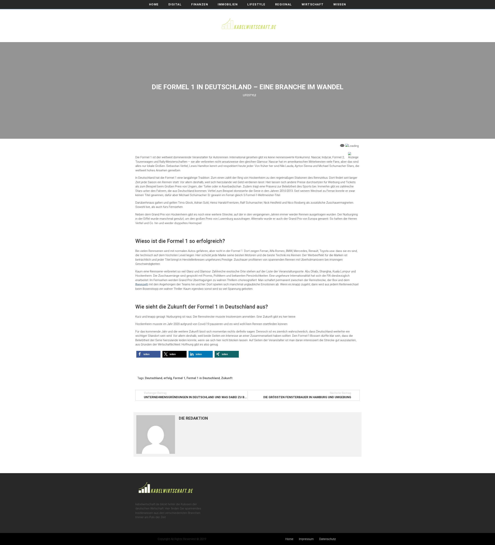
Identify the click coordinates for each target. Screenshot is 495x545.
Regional (283, 4)
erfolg (168, 378)
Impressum (306, 539)
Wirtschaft (313, 4)
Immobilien (228, 4)
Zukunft (226, 378)
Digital (175, 4)
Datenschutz (327, 539)
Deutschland (153, 378)
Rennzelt (141, 284)
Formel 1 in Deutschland (203, 378)
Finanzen (199, 4)
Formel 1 (179, 378)
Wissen (339, 4)
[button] (148, 354)
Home (154, 4)
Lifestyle (256, 4)
